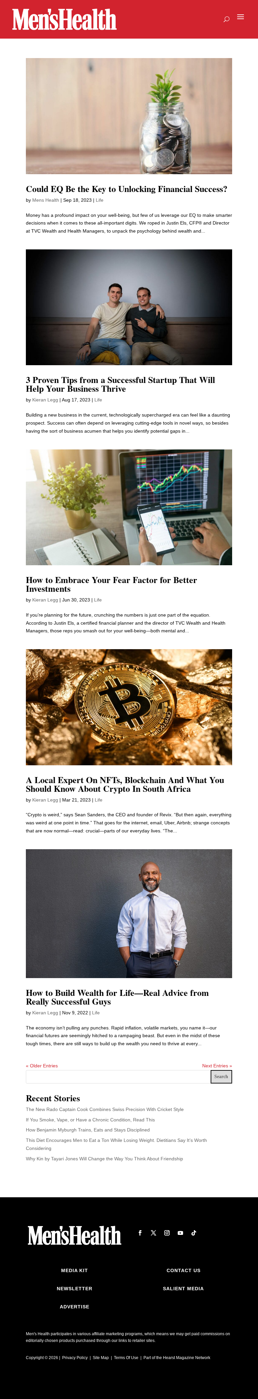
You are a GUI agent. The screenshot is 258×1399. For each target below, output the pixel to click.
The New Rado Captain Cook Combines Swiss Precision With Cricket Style (105, 1109)
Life (99, 200)
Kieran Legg (45, 399)
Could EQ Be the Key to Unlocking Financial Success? (126, 188)
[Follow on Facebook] (140, 1232)
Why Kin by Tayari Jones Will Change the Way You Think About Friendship (104, 1158)
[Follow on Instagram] (167, 1232)
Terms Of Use (126, 1357)
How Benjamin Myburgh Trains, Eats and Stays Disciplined (88, 1129)
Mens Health (45, 200)
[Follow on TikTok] (193, 1232)
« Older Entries (42, 1065)
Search (221, 1076)
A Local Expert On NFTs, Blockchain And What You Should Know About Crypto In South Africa (125, 784)
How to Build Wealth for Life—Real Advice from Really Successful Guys (117, 997)
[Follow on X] (153, 1232)
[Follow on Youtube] (180, 1232)
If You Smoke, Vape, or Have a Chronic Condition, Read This (90, 1119)
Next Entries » (217, 1065)
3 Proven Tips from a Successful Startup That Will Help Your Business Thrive (120, 384)
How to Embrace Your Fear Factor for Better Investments (111, 584)
